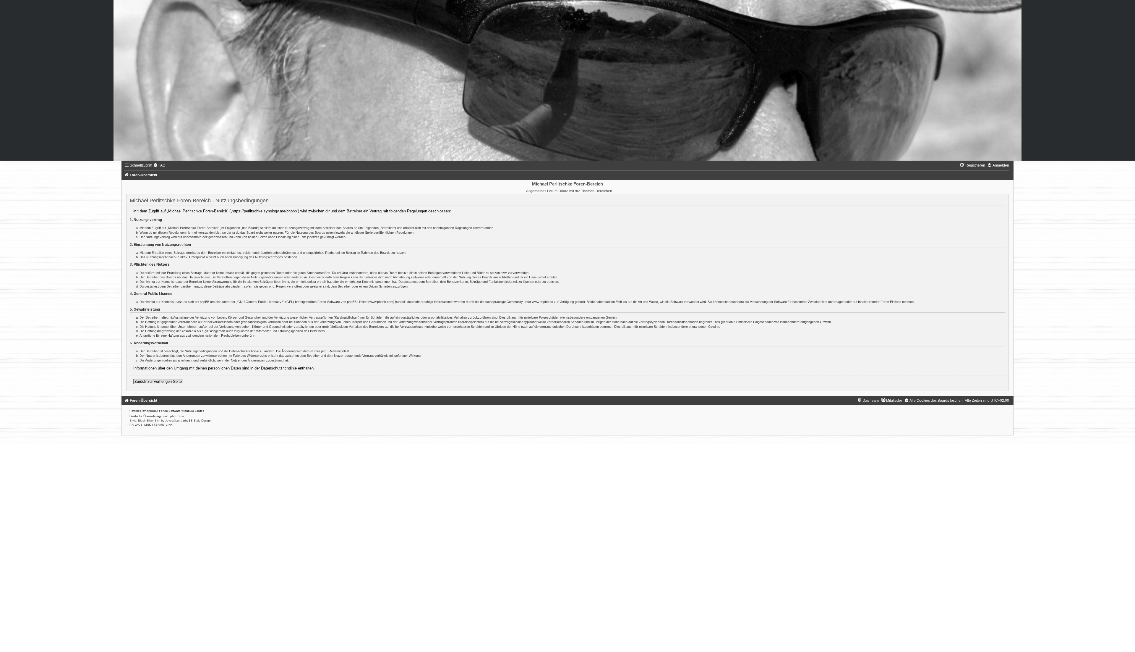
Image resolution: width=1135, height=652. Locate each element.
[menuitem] (159, 165)
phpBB (151, 410)
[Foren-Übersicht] (567, 80)
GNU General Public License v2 (260, 302)
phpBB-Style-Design (197, 420)
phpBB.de (177, 416)
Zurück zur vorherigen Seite (158, 381)
